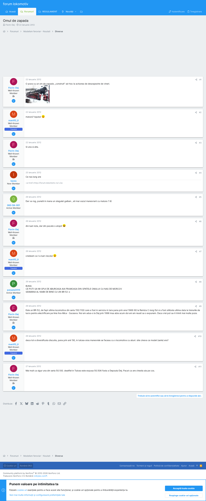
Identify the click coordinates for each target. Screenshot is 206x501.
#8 (200, 282)
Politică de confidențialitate (166, 465)
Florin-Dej (10, 25)
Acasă (191, 465)
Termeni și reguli (144, 465)
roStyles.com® (40, 476)
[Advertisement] (93, 55)
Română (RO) (26, 465)
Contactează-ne (127, 465)
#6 (200, 221)
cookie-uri (22, 490)
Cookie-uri (11, 465)
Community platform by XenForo (31, 473)
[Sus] (197, 465)
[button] (76, 11)
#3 (200, 142)
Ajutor (184, 465)
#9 (200, 306)
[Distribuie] (196, 79)
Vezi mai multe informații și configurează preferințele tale (37, 495)
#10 (199, 336)
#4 (200, 173)
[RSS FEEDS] (82, 11)
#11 (199, 366)
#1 (200, 79)
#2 (200, 112)
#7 (200, 251)
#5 (200, 197)
